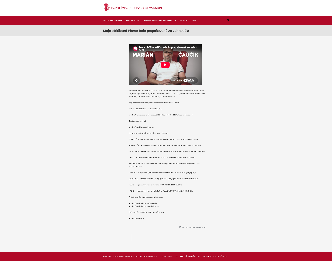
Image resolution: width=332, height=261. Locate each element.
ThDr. (134, 256)
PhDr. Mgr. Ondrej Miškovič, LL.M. (147, 256)
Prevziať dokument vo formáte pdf (194, 227)
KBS (104, 256)
